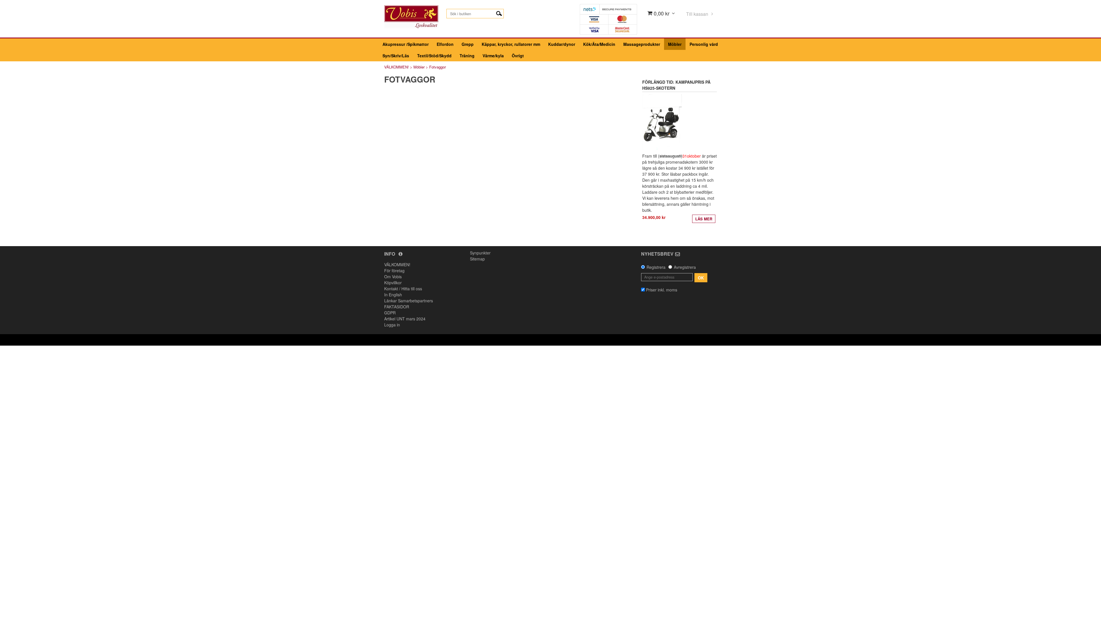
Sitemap (477, 259)
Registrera (656, 267)
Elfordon (445, 44)
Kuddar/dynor (561, 44)
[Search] (499, 13)
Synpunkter (480, 253)
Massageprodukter (641, 44)
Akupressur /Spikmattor (405, 44)
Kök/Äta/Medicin (599, 44)
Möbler (675, 44)
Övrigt (518, 55)
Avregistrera (685, 267)
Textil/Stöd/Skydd (434, 55)
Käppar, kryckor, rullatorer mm (511, 44)
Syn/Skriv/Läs (395, 55)
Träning (467, 55)
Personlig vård (704, 44)
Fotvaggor (437, 67)
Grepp (468, 44)
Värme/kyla (493, 55)
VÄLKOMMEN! (396, 67)
